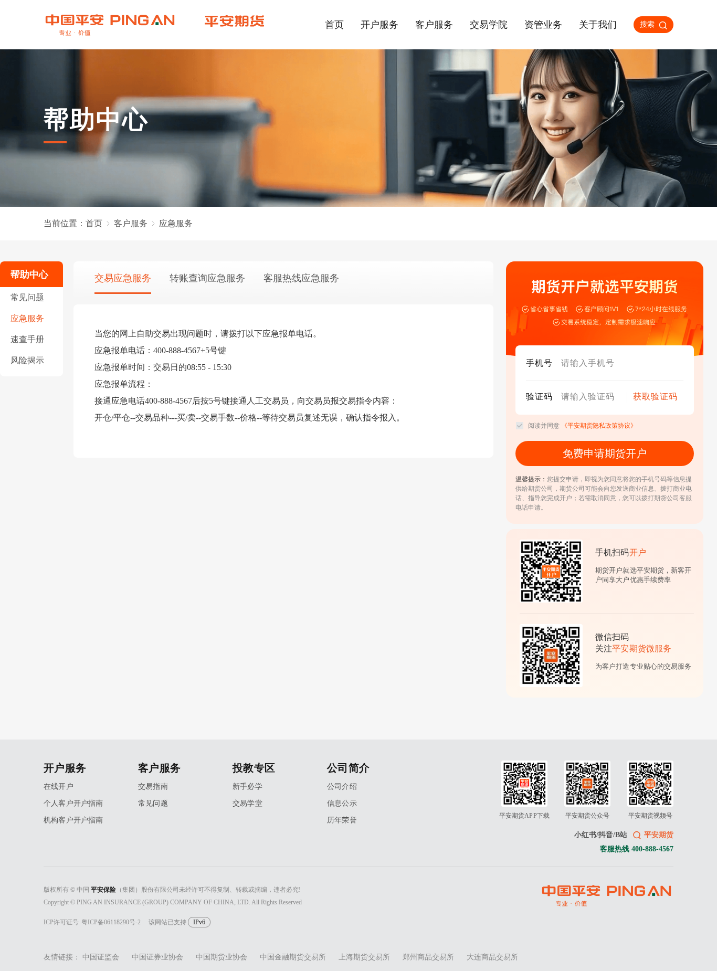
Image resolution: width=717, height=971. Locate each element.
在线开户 (58, 786)
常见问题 (27, 297)
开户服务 (379, 24)
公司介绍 (342, 786)
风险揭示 (27, 360)
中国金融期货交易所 (293, 957)
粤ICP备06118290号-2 (111, 922)
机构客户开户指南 (73, 820)
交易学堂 (247, 803)
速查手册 (27, 339)
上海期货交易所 (364, 957)
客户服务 (434, 24)
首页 (334, 24)
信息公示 (342, 803)
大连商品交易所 (492, 957)
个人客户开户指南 (73, 803)
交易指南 (153, 786)
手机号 (539, 362)
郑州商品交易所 (428, 957)
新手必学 (247, 786)
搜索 (647, 24)
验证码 (539, 396)
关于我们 (598, 24)
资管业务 (543, 24)
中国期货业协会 (221, 957)
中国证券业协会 (157, 957)
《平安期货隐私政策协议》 (599, 425)
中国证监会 (100, 957)
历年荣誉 (342, 820)
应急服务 (27, 318)
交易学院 (489, 24)
